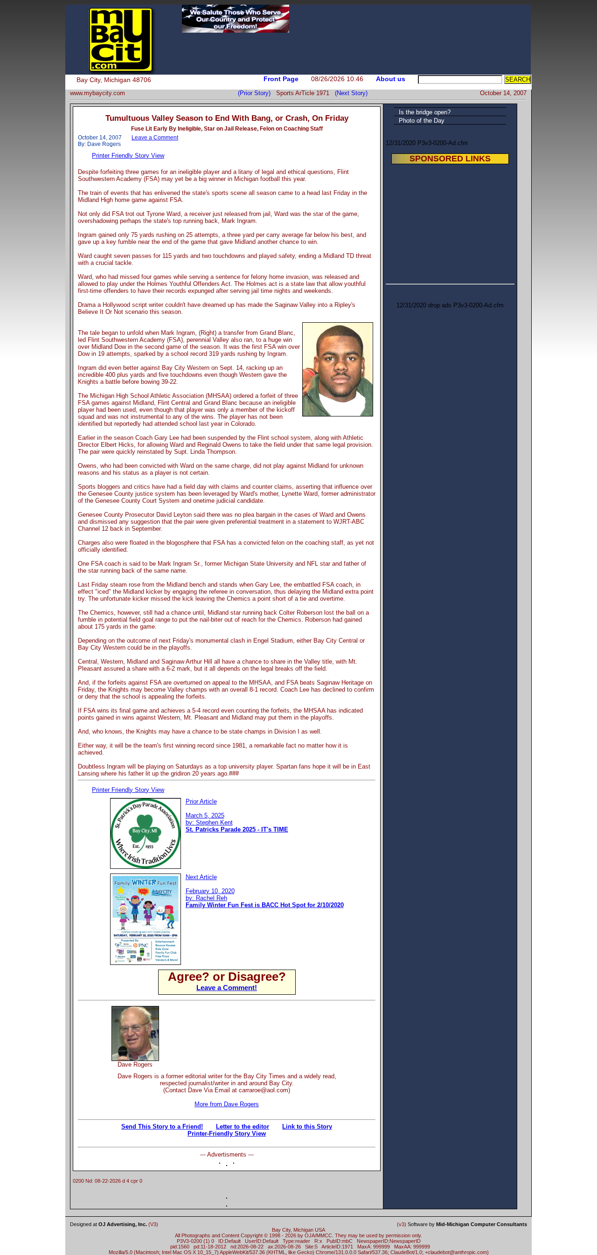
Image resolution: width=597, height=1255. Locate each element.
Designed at (108, 1224)
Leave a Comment (155, 137)
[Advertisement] (265, 1020)
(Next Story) (349, 93)
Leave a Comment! (226, 988)
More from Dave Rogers (226, 1104)
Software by (467, 1224)
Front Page (281, 79)
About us (390, 79)
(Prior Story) (257, 93)
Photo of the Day (421, 120)
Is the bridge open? (425, 112)
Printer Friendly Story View (128, 155)
